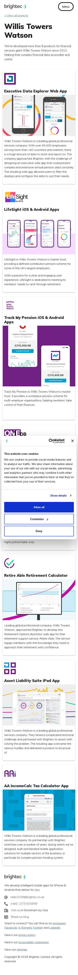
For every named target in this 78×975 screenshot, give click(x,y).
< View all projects (16, 15)
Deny (39, 530)
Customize (37, 519)
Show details (58, 495)
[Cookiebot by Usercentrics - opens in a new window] (49, 441)
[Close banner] (72, 441)
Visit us (15, 910)
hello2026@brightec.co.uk (27, 897)
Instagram (59, 923)
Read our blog (20, 916)
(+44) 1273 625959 (24, 903)
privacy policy (26, 935)
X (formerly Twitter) (30, 927)
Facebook (10, 927)
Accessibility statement (33, 942)
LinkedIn (54, 927)
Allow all (39, 507)
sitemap (22, 949)
